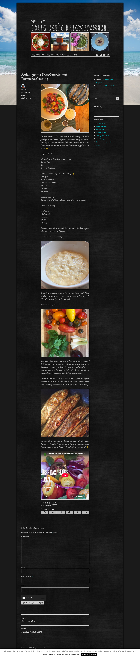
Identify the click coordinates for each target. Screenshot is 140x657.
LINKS (75, 55)
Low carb (30, 98)
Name (23, 567)
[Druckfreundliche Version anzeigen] (65, 504)
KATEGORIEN (67, 55)
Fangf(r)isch (24, 98)
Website (23, 586)
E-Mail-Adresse (27, 576)
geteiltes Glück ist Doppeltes (102, 135)
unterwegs (23, 95)
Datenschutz (45, 648)
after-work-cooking (100, 123)
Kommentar (25, 536)
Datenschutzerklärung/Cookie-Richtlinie (68, 654)
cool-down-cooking (100, 129)
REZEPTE (58, 55)
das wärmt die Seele (101, 132)
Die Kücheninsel (24, 648)
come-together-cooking (101, 126)
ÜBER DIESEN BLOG (37, 55)
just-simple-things (100, 139)
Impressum (40, 648)
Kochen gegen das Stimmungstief (103, 142)
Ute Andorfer (24, 90)
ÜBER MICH (50, 55)
